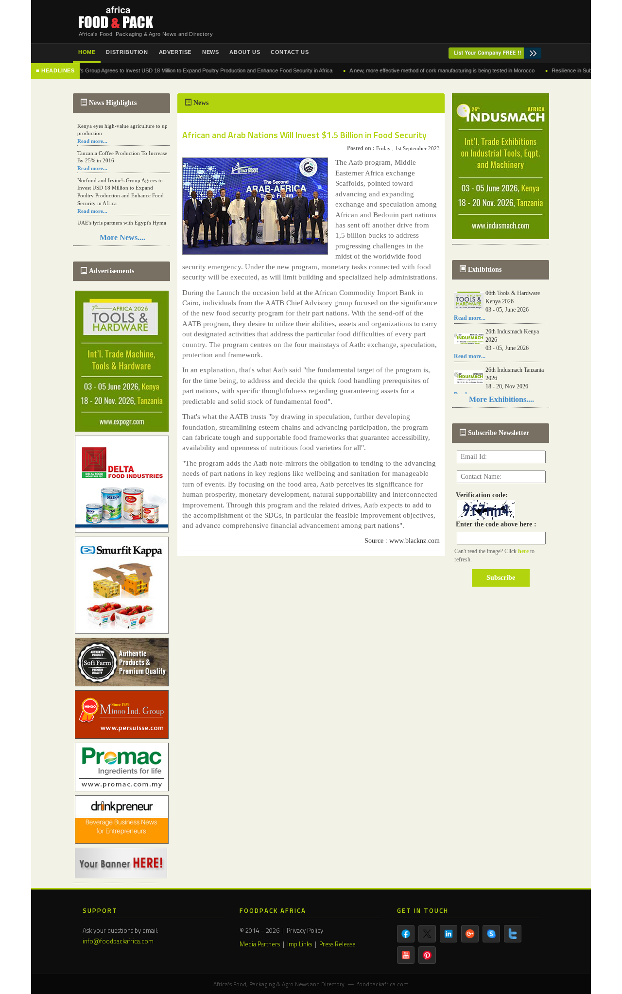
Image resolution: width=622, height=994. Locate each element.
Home (86, 52)
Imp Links (299, 944)
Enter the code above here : (494, 524)
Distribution (127, 52)
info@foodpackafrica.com (118, 941)
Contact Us (290, 52)
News (210, 52)
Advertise (175, 52)
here (524, 551)
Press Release (337, 944)
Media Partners (260, 944)
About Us (244, 52)
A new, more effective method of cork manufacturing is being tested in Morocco (412, 70)
